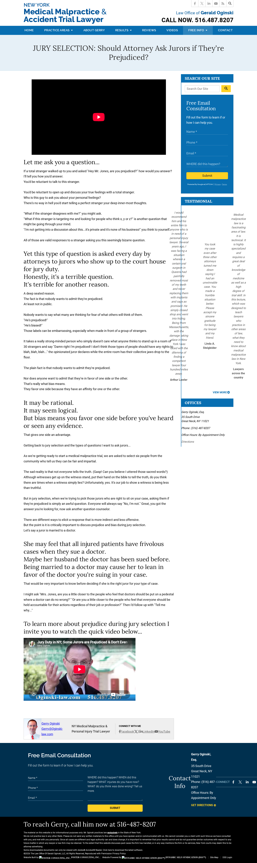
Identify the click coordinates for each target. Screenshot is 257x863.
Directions (187, 441)
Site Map (214, 857)
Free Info (196, 30)
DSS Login (227, 857)
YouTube (164, 731)
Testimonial (198, 201)
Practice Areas (57, 30)
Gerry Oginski (50, 723)
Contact (225, 30)
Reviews (149, 30)
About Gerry (94, 30)
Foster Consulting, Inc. (85, 857)
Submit (207, 175)
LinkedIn (149, 731)
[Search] (229, 3)
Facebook (127, 731)
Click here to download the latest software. (123, 850)
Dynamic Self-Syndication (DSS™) (185, 857)
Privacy (218, 184)
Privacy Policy (119, 853)
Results (122, 30)
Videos (172, 30)
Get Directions (202, 805)
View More (220, 392)
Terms (224, 184)
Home (29, 30)
